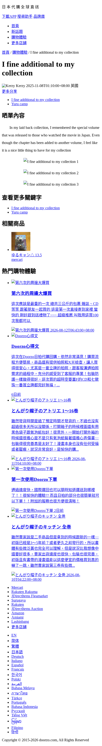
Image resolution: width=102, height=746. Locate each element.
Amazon (17, 613)
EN (14, 635)
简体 (15, 641)
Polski (16, 679)
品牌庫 (39, 16)
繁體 (15, 646)
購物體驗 (19, 37)
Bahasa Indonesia (24, 707)
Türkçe (16, 698)
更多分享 (9, 91)
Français (17, 669)
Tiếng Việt (19, 715)
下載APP (9, 16)
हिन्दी (14, 732)
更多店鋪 (19, 43)
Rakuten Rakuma (24, 592)
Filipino (17, 728)
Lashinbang (20, 621)
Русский (18, 711)
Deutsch (17, 656)
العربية (16, 684)
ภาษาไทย (19, 693)
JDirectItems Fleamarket (29, 596)
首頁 (15, 26)
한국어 (16, 675)
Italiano (17, 661)
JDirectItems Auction (27, 609)
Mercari (17, 587)
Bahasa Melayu (23, 688)
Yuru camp (19, 104)
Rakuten (17, 604)
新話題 (17, 32)
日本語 (17, 652)
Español (17, 665)
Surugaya (18, 600)
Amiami (17, 617)
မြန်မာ (16, 721)
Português (18, 702)
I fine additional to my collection (35, 100)
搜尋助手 (24, 16)
